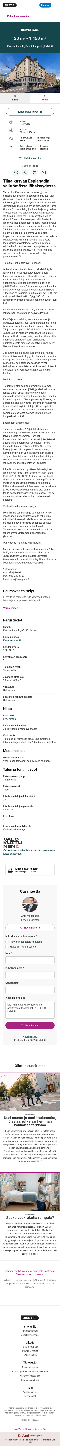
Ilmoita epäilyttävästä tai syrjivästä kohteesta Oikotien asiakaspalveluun (30, 1273)
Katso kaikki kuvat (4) (30, 111)
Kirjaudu (45, 5)
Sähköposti (12, 982)
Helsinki (44, 149)
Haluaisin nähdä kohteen (23, 946)
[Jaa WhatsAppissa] (25, 172)
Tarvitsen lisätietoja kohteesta (26, 941)
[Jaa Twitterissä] (34, 172)
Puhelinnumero (14, 968)
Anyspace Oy (30, 1036)
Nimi (8, 953)
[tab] (15, 98)
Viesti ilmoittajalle (15, 997)
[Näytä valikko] (55, 5)
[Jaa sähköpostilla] (44, 172)
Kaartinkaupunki (28, 149)
